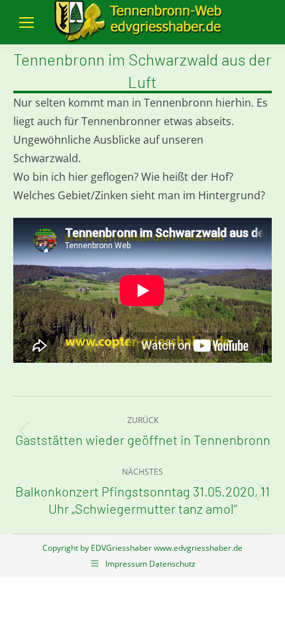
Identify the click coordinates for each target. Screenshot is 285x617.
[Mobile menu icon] (26, 22)
